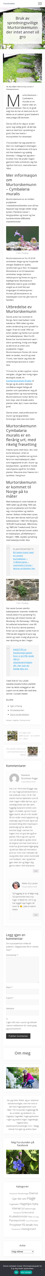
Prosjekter (15, 1225)
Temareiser (15, 1229)
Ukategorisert (28, 1229)
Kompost (17, 1212)
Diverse (33, 1193)
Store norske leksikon (19, 714)
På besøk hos (30, 1225)
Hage (31, 1198)
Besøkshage (23, 1193)
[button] (40, 3)
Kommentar (12, 955)
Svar (35, 871)
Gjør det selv (19, 1198)
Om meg (35, 1217)
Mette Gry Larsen (30, 883)
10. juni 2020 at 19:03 (29, 887)
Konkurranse (28, 1212)
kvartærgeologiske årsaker (19, 380)
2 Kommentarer (12, 89)
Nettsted (10, 1008)
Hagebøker (14, 1204)
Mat (30, 1216)
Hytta (35, 1204)
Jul (23, 1208)
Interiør (16, 1208)
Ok (16, 1272)
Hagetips (16, 720)
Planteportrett (25, 720)
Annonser (14, 1193)
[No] (42, 1269)
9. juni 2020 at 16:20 (28, 782)
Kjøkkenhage (30, 1208)
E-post (10, 998)
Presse (27, 1221)
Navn (9, 987)
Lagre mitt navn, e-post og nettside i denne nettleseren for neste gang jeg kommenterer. (21, 1025)
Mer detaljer (26, 1272)
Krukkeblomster (18, 1216)
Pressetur (34, 1220)
